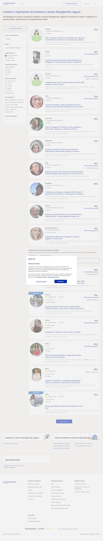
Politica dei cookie (42, 277)
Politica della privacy (53, 277)
